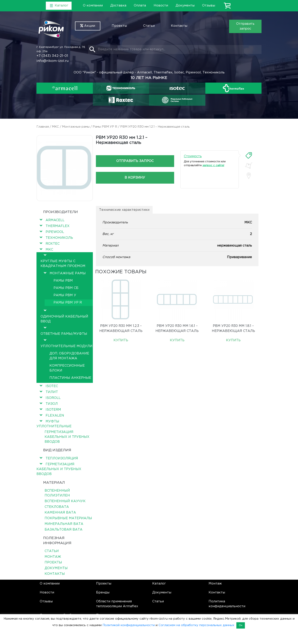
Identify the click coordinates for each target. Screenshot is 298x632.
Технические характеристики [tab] (124, 209)
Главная (42, 126)
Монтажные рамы (76, 126)
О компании (93, 5)
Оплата (140, 5)
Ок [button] (240, 625)
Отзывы (208, 5)
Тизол (52, 403)
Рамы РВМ (63, 280)
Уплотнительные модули (66, 346)
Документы (185, 5)
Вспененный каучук (65, 501)
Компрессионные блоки (67, 368)
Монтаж (53, 556)
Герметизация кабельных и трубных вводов (67, 437)
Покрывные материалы (68, 518)
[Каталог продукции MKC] (177, 100)
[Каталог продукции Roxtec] (120, 100)
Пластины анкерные (70, 377)
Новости (161, 5)
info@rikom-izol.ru (52, 60)
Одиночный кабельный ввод (64, 319)
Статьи (149, 25)
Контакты (179, 25)
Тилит (52, 392)
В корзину (135, 177)
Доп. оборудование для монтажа (69, 356)
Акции (89, 25)
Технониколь (59, 237)
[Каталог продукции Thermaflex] (233, 88)
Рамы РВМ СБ (66, 288)
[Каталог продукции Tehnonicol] (120, 88)
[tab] (249, 155)
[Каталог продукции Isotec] (177, 88)
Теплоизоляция (62, 458)
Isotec (52, 386)
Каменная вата (60, 512)
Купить (121, 340)
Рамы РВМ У (65, 295)
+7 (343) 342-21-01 (52, 55)
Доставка (118, 5)
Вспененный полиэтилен (57, 493)
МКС (55, 126)
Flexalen (55, 415)
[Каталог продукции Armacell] (64, 88)
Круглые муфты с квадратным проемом (63, 264)
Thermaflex (58, 226)
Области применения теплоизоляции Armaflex (117, 604)
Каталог (159, 583)
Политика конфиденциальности (227, 604)
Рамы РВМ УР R (105, 126)
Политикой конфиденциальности (129, 625)
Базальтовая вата (64, 529)
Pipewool (55, 232)
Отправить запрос (245, 26)
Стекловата (57, 506)
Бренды (102, 592)
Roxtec (53, 243)
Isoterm (53, 409)
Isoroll (53, 397)
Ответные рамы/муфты (64, 333)
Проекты (119, 25)
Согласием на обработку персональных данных (196, 625)
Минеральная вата (64, 523)
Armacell (55, 220)
